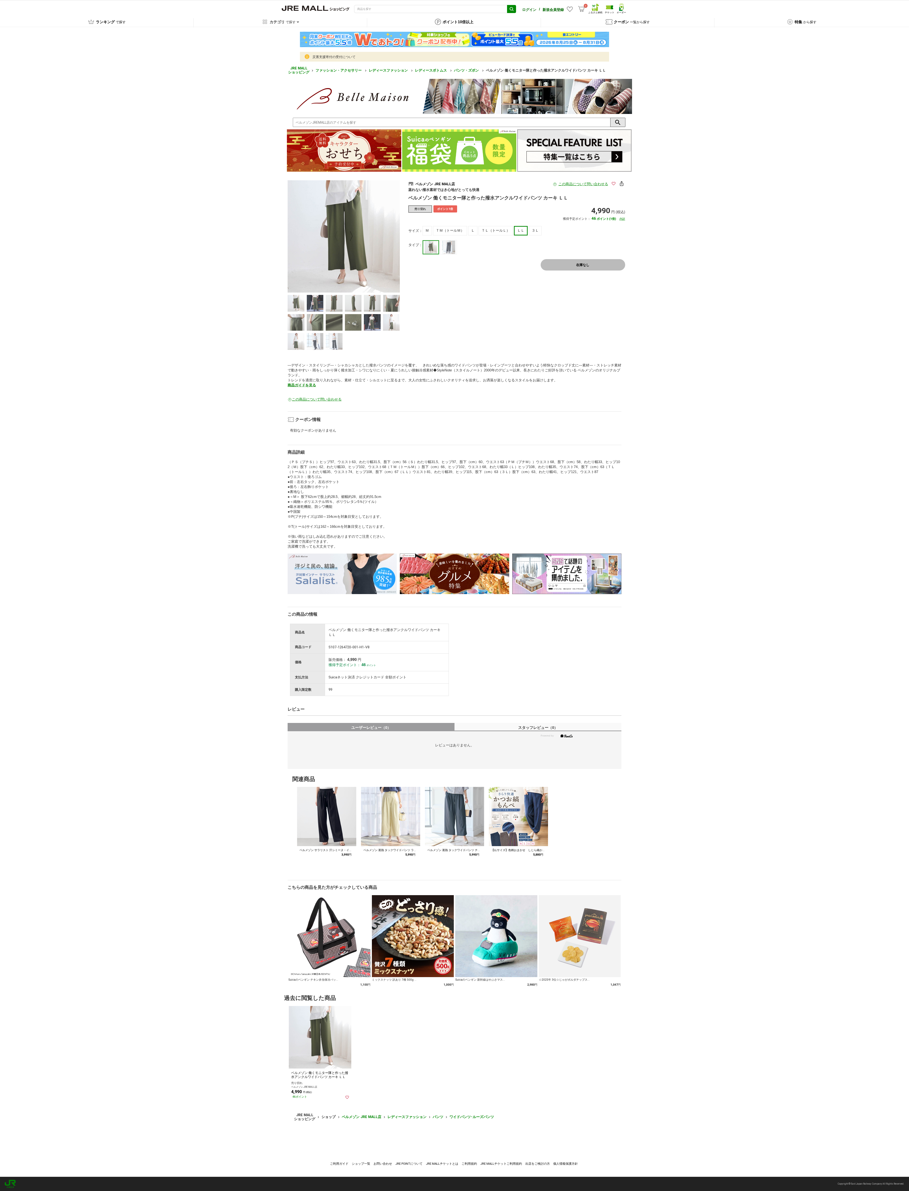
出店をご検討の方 (537, 1163)
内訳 (622, 219)
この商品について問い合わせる (583, 184)
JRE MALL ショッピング (298, 70)
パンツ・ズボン (467, 70)
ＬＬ (520, 230)
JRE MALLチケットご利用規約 (501, 1163)
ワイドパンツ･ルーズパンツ (472, 1117)
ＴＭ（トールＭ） (450, 230)
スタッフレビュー (538, 727)
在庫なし (582, 265)
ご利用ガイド (339, 1163)
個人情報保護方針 (565, 1163)
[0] (581, 9)
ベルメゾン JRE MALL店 (361, 1117)
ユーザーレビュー (371, 727)
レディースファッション (389, 70)
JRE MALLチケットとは (442, 1163)
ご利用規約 (469, 1163)
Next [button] (348, 236)
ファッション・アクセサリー (339, 70)
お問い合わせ (383, 1163)
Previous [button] (339, 236)
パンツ (438, 1117)
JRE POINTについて (409, 1163)
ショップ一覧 (361, 1163)
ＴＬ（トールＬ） (495, 230)
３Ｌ (535, 230)
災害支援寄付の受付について (334, 57)
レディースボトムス (431, 70)
